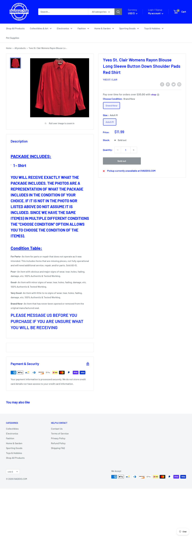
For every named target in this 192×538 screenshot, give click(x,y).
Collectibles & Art (39, 28)
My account (154, 13)
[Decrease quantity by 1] (118, 150)
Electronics (63, 28)
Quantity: (108, 150)
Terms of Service (60, 433)
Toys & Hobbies (152, 28)
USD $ (10, 471)
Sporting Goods (127, 28)
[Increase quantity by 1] (133, 150)
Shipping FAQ (58, 448)
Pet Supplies (12, 37)
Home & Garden (102, 28)
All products (20, 48)
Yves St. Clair (110, 80)
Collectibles (12, 428)
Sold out (121, 161)
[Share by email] (179, 84)
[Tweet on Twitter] (173, 84)
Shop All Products (15, 28)
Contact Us (57, 428)
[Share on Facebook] (162, 84)
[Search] (118, 11)
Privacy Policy (58, 438)
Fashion (82, 28)
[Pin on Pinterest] (168, 84)
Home (9, 48)
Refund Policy (58, 443)
